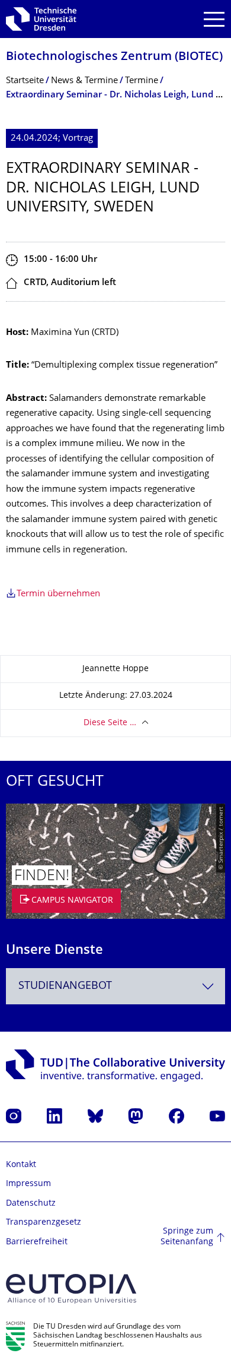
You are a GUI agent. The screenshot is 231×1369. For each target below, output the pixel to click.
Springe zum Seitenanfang (187, 1237)
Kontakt (21, 1165)
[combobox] (115, 986)
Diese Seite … (110, 723)
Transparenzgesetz (43, 1222)
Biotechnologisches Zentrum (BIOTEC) (114, 57)
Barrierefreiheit (37, 1242)
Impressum (28, 1184)
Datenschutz (31, 1203)
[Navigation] (214, 19)
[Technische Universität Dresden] (41, 19)
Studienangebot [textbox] (65, 986)
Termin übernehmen (58, 594)
